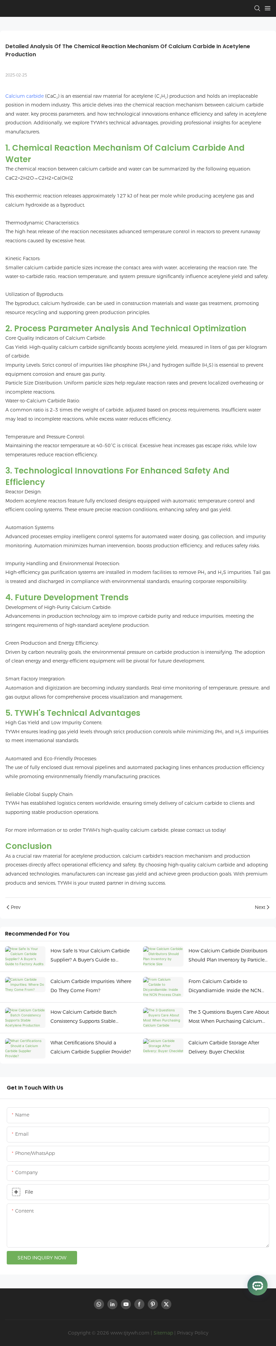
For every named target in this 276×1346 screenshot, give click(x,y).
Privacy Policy (192, 1333)
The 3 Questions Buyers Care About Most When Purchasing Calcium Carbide (228, 1017)
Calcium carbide (24, 96)
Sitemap (163, 1333)
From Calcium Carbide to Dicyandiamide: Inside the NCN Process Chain (224, 986)
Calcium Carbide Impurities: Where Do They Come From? (90, 985)
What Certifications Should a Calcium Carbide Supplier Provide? (90, 1047)
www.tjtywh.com (129, 1333)
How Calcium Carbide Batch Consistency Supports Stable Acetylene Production (83, 1017)
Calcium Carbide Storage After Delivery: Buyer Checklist (223, 1047)
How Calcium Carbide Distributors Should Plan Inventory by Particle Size (227, 956)
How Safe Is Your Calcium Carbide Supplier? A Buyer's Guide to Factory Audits (90, 956)
